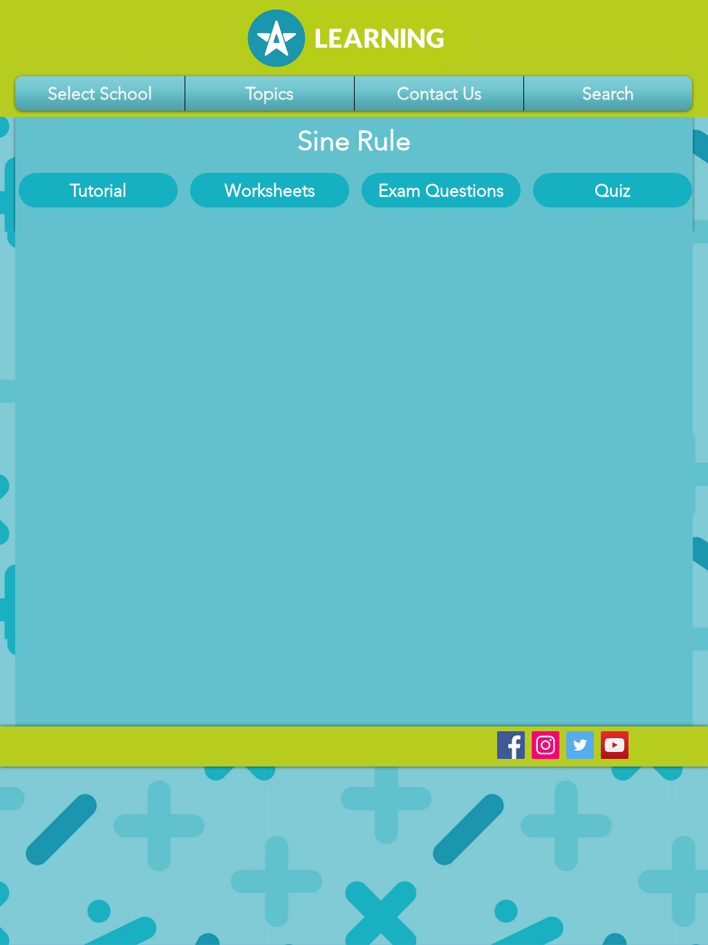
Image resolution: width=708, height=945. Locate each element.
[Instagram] (545, 745)
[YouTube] (614, 745)
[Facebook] (511, 745)
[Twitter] (580, 745)
